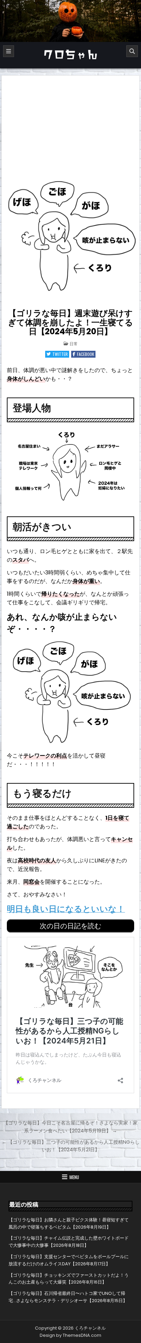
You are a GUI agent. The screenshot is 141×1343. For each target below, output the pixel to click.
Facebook (85, 354)
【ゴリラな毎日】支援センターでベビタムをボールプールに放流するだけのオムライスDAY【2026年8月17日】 (69, 1260)
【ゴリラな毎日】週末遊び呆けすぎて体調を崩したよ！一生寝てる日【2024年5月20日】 (70, 322)
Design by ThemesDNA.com (70, 1335)
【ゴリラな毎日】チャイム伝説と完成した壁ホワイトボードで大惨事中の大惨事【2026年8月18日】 (69, 1242)
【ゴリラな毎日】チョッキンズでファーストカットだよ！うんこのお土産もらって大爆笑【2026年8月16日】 (69, 1279)
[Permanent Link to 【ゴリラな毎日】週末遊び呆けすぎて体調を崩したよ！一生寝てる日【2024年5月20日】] (70, 237)
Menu (74, 1177)
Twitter (60, 354)
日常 (73, 343)
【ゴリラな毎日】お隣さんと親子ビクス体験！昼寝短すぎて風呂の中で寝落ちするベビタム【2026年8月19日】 (69, 1223)
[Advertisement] (70, 127)
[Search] (132, 51)
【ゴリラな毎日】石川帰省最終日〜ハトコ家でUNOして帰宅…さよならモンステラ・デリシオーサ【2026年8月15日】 (68, 1297)
